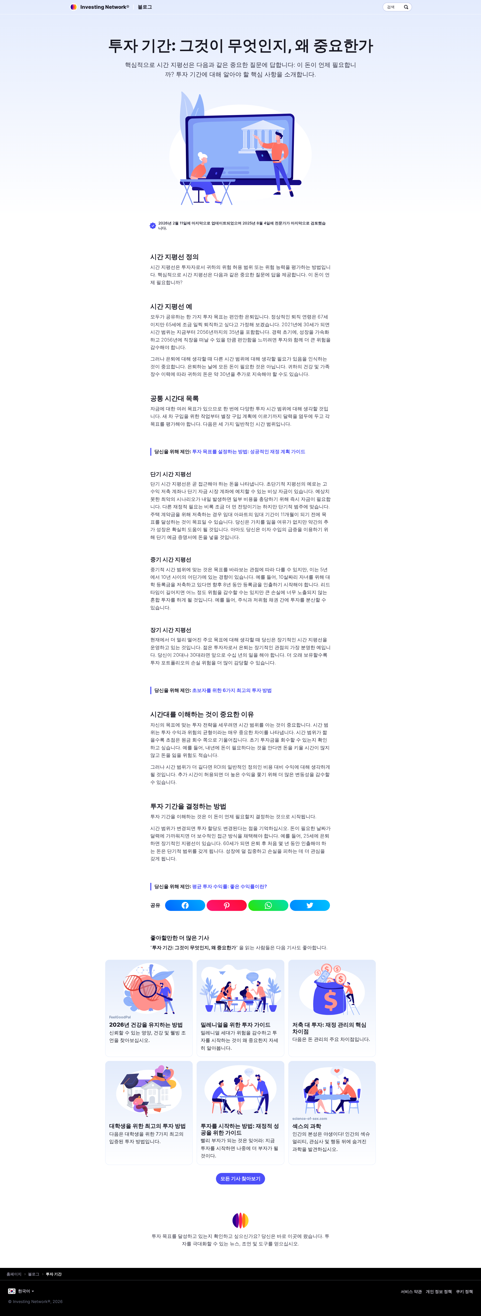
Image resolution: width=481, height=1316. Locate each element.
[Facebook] (185, 905)
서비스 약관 (411, 1291)
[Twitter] (310, 905)
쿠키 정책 (464, 1291)
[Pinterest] (227, 905)
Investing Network (104, 7)
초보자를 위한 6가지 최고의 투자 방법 (232, 690)
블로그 (145, 7)
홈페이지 (14, 1274)
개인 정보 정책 (439, 1291)
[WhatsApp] (268, 905)
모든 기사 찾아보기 (240, 1178)
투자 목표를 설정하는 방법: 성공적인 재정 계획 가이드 (248, 451)
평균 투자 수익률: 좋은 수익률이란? (229, 886)
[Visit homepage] (240, 1221)
